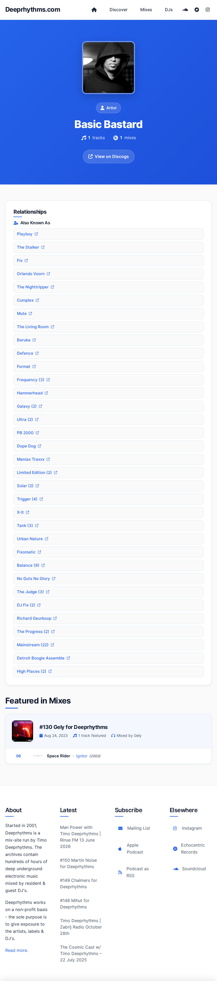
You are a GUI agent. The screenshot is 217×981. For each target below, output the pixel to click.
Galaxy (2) (27, 406)
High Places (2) (31, 671)
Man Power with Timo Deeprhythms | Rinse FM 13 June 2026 (80, 837)
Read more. (16, 950)
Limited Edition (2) (34, 472)
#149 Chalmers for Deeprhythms (78, 883)
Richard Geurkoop (34, 618)
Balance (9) (28, 565)
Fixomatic (26, 552)
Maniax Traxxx (30, 459)
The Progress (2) (33, 631)
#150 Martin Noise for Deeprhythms (78, 863)
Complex (25, 300)
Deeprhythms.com (32, 9)
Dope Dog (26, 445)
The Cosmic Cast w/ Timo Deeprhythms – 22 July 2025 (81, 953)
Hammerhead (30, 392)
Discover (119, 9)
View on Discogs (112, 156)
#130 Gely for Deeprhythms (73, 727)
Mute (22, 313)
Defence (25, 353)
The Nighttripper (33, 286)
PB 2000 (25, 432)
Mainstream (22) (33, 644)
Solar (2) (25, 485)
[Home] (94, 9)
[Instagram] (208, 9)
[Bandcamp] (196, 9)
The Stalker (28, 247)
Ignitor (81, 756)
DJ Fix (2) (26, 605)
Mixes (146, 9)
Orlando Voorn (31, 273)
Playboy (25, 233)
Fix (19, 260)
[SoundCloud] (185, 9)
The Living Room (33, 326)
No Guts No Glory (33, 578)
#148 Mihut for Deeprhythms (74, 903)
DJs (169, 9)
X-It (20, 512)
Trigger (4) (27, 499)
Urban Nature (30, 538)
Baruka (23, 339)
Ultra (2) (25, 419)
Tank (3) (25, 525)
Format (23, 366)
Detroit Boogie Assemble (41, 658)
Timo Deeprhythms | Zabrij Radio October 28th (81, 927)
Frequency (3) (30, 379)
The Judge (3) (30, 591)
